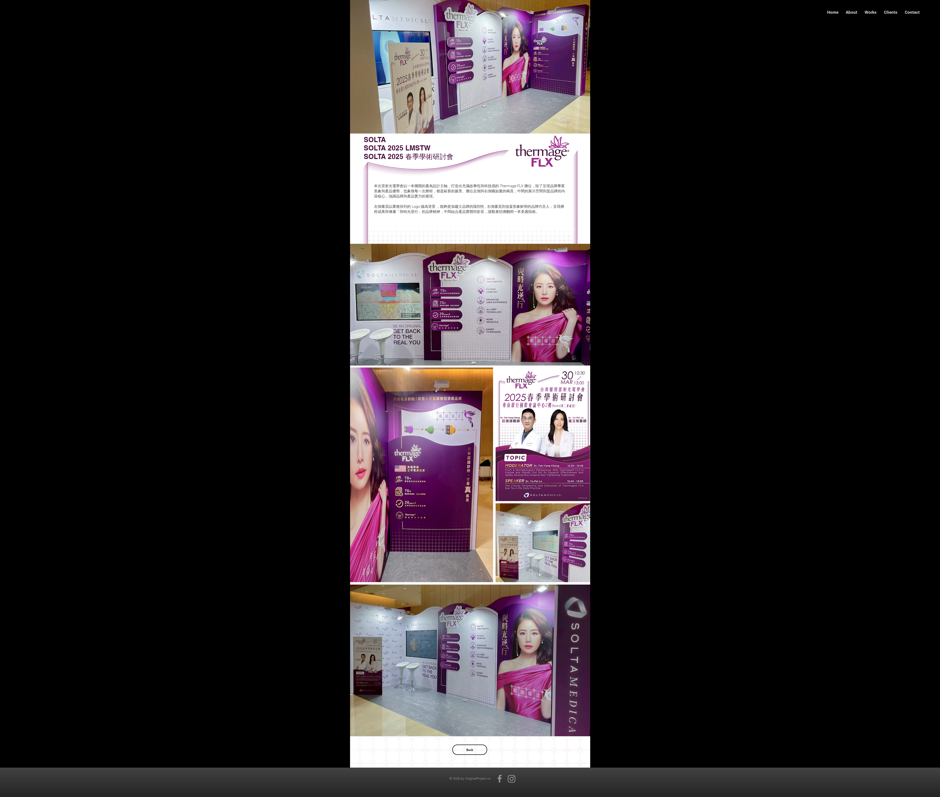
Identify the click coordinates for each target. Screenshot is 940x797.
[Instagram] (511, 778)
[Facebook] (499, 778)
